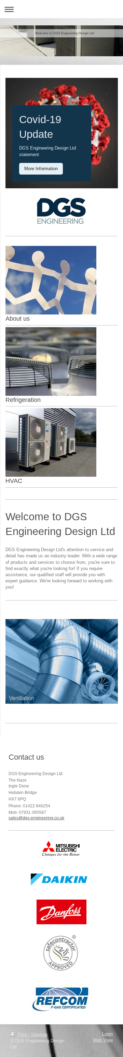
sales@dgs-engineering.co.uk (36, 818)
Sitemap (39, 1034)
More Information (41, 168)
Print (22, 1034)
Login (107, 1034)
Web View (103, 1040)
